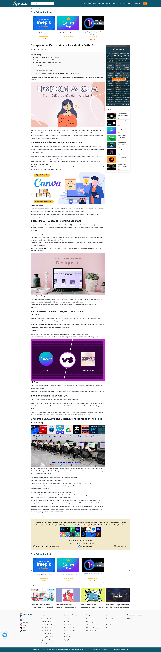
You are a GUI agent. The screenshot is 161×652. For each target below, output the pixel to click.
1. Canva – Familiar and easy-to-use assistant (46, 57)
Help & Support (68, 622)
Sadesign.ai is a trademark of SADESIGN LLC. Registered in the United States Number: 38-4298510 (59, 649)
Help (119, 3)
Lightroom (109, 622)
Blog (129, 3)
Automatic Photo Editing (48, 625)
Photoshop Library (46, 643)
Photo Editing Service (92, 631)
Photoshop (109, 625)
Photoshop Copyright (92, 628)
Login (145, 3)
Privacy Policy (68, 634)
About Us (66, 619)
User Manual (106, 3)
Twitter (25, 630)
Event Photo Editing (46, 634)
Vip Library (89, 622)
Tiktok (24, 628)
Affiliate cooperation (134, 615)
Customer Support (70, 615)
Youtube (25, 625)
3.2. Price (37, 68)
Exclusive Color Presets (48, 619)
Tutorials (108, 628)
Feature (43, 615)
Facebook (26, 620)
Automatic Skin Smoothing (48, 631)
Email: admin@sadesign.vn (121, 649)
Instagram (26, 622)
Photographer (110, 619)
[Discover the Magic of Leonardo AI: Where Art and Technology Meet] (118, 595)
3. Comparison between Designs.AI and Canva (47, 62)
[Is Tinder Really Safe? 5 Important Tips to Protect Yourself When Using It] (68, 595)
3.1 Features (38, 65)
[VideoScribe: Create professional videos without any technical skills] (93, 595)
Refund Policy (68, 625)
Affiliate (125, 3)
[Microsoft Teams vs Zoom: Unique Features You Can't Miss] (43, 595)
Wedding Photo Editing (47, 637)
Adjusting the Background (48, 640)
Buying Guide (97, 3)
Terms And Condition (70, 631)
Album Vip (89, 625)
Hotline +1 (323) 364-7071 (100, 649)
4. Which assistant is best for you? (43, 70)
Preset (88, 619)
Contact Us (67, 637)
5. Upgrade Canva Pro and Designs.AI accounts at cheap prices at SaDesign (56, 73)
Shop (85, 3)
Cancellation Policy (69, 628)
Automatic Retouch (46, 628)
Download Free (136, 3)
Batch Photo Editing (46, 622)
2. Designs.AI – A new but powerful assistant (46, 60)
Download (114, 3)
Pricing (90, 3)
